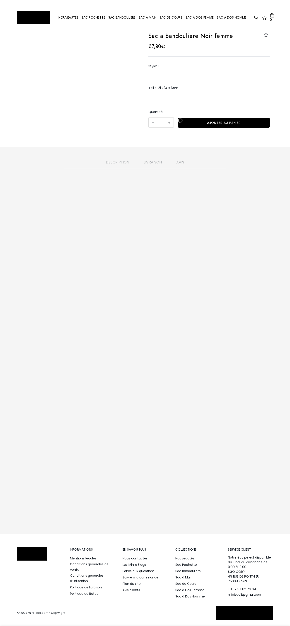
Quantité (155, 112)
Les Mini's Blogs (134, 564)
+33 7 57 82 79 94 (242, 589)
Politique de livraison (86, 587)
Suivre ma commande (140, 577)
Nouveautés (68, 17)
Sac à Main (147, 17)
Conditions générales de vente (89, 567)
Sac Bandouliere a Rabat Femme (130, 447)
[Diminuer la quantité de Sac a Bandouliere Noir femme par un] (153, 123)
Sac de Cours (171, 17)
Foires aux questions (139, 571)
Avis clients (131, 590)
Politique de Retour (85, 593)
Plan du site (132, 583)
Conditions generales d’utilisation (87, 578)
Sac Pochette (93, 17)
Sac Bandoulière (121, 17)
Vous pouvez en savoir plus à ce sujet (129, 480)
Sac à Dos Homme (231, 17)
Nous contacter (135, 558)
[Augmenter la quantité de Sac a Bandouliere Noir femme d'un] (169, 123)
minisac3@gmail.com (245, 594)
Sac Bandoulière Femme (131, 453)
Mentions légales (83, 558)
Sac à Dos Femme (200, 17)
